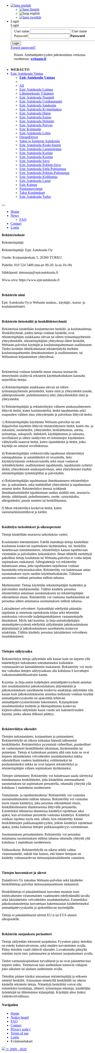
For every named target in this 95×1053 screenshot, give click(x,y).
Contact (16, 223)
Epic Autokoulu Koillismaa (38, 177)
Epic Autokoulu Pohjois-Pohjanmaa (44, 173)
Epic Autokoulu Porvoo (36, 125)
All (21, 85)
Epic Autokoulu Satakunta (37, 105)
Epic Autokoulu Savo (34, 161)
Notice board (20, 1017)
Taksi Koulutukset (32, 193)
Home (15, 211)
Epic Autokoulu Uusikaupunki (40, 101)
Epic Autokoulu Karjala (36, 153)
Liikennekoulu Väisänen (36, 93)
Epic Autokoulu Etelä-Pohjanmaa (42, 169)
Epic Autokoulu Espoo (35, 117)
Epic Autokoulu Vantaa (27, 73)
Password (21, 36)
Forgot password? (23, 47)
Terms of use (19, 1033)
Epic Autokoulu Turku (35, 196)
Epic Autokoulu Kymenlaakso (40, 109)
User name (21, 31)
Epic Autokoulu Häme (35, 113)
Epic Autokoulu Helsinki (36, 121)
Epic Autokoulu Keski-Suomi (40, 145)
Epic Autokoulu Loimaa (36, 89)
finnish (34, 9)
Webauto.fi (38, 59)
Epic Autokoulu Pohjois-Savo (40, 165)
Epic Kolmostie (30, 129)
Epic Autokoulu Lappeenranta (40, 149)
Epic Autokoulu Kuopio (36, 157)
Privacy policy (21, 1029)
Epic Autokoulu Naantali (36, 97)
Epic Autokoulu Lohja (35, 133)
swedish (35, 17)
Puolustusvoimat (30, 189)
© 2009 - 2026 (16, 1049)
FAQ (23, 219)
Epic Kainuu (28, 185)
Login (15, 21)
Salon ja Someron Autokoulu (39, 141)
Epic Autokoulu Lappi (35, 181)
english (25, 5)
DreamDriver (28, 137)
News (15, 215)
